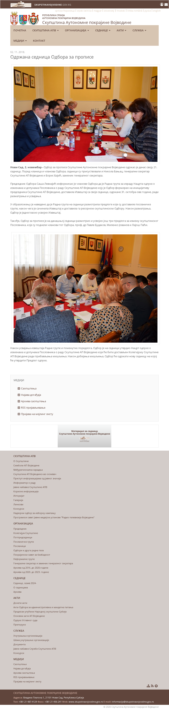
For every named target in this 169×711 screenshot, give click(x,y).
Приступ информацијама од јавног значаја (37, 478)
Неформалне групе (24, 559)
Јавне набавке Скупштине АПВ (30, 487)
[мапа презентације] (148, 685)
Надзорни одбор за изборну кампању (34, 513)
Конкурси (18, 508)
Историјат (18, 495)
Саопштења (28, 388)
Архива (17, 591)
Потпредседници (22, 537)
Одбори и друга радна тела (28, 550)
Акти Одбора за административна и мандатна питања (43, 607)
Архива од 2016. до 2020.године (30, 567)
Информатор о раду (24, 482)
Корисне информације (26, 491)
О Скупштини (21, 461)
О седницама (20, 587)
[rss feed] (152, 685)
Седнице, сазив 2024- (24, 583)
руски (147, 10)
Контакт (39, 40)
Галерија (18, 500)
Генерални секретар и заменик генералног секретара (43, 563)
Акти (120, 30)
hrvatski (121, 10)
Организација (76, 30)
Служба (138, 30)
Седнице (101, 30)
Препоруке (19, 624)
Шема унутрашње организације (31, 640)
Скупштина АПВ (44, 30)
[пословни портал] (162, 4)
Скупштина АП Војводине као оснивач (34, 474)
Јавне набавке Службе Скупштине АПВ (34, 648)
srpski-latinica (84, 10)
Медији (19, 40)
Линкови (18, 504)
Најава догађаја (31, 395)
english (157, 10)
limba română (134, 10)
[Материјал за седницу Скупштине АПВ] (84, 436)
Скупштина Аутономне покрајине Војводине (86, 19)
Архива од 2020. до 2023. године (31, 572)
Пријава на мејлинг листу (37, 414)
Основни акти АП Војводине (29, 615)
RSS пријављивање (33, 407)
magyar (98, 10)
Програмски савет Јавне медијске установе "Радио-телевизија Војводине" (53, 517)
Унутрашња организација (27, 635)
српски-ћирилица (65, 10)
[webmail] (166, 4)
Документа (19, 644)
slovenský (109, 10)
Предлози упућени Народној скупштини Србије (40, 611)
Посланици (19, 546)
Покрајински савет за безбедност (31, 554)
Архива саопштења (33, 401)
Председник (20, 528)
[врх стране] (156, 685)
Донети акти (20, 602)
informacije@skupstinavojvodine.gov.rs (133, 701)
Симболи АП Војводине (26, 465)
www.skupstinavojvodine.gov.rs (86, 701)
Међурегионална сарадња (28, 469)
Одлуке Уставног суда (25, 620)
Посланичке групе (23, 541)
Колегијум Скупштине (25, 533)
